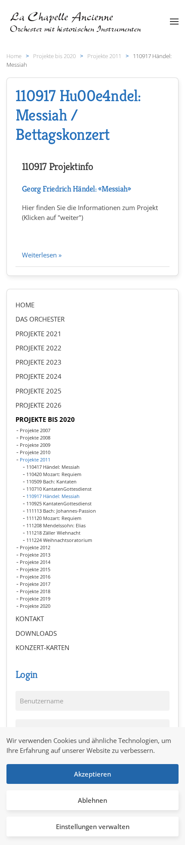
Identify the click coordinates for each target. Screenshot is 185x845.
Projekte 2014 (35, 562)
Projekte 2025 (38, 391)
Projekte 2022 (38, 348)
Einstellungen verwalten (93, 826)
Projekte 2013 (35, 554)
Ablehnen (92, 800)
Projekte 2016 (35, 576)
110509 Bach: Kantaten (51, 481)
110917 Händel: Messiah (53, 496)
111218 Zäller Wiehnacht (53, 532)
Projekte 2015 (35, 569)
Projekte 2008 (35, 437)
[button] (174, 21)
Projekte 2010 (35, 452)
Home (24, 304)
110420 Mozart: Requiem (53, 474)
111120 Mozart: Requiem (53, 518)
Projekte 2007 (35, 430)
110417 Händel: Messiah (53, 467)
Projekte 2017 (35, 584)
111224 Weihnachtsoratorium (59, 540)
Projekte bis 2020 (45, 419)
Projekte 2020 (35, 606)
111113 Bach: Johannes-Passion (61, 511)
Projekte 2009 (35, 445)
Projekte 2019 (35, 598)
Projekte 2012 (35, 547)
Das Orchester (40, 319)
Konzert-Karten (42, 647)
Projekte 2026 (38, 405)
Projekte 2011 (35, 459)
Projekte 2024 (38, 376)
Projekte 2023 (38, 362)
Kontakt (29, 618)
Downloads (36, 633)
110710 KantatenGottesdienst (59, 489)
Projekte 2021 (38, 333)
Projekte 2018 (35, 591)
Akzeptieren (92, 774)
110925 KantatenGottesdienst (59, 503)
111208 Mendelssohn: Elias (56, 525)
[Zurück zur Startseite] (76, 21)
